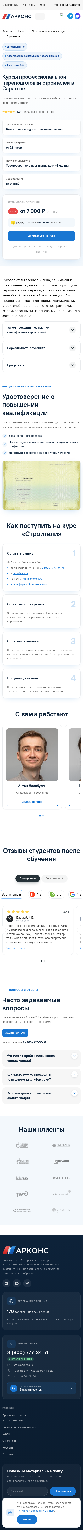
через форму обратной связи (28, 584)
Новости (7, 1447)
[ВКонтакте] (27, 1283)
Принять (27, 1519)
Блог (42, 5)
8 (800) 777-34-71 (53, 567)
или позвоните (24, 1042)
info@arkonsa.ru (32, 578)
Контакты (29, 5)
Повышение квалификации (19, 1427)
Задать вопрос (32, 802)
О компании (10, 5)
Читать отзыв (15, 948)
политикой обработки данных (35, 1510)
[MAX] (17, 1283)
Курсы (6, 1434)
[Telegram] (6, 1283)
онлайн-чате (20, 573)
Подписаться (63, 1491)
